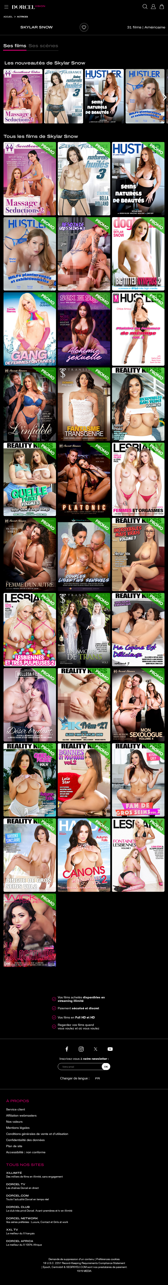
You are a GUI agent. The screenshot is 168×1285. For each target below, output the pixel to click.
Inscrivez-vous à (84, 1058)
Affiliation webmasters (21, 1115)
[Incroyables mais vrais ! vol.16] (138, 404)
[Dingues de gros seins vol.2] (30, 855)
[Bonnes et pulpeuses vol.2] (84, 780)
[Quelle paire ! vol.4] (30, 780)
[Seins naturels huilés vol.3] (63, 96)
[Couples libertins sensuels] (84, 554)
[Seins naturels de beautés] (104, 96)
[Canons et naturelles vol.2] (84, 855)
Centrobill (57, 1267)
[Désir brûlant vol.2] (30, 704)
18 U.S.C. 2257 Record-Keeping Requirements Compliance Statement (84, 1263)
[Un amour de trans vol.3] (84, 629)
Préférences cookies (108, 1259)
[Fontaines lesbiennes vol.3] (138, 855)
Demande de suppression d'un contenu (71, 1259)
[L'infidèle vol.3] (30, 404)
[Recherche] (145, 6)
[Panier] (162, 6)
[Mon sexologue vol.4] (138, 704)
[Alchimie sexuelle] (84, 329)
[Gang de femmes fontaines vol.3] (30, 329)
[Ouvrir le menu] (5, 4)
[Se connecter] (153, 6)
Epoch (46, 1267)
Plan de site (14, 1146)
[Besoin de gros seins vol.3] (84, 254)
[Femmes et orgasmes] (138, 479)
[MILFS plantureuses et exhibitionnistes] (145, 96)
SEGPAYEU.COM (76, 1267)
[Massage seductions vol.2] (23, 96)
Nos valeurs (14, 1121)
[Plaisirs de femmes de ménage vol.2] (138, 329)
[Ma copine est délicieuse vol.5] (138, 629)
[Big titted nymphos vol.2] (138, 254)
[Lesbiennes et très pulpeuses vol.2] (30, 629)
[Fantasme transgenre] (84, 404)
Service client (15, 1109)
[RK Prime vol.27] (84, 704)
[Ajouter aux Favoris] (84, 27)
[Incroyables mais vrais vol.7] (138, 554)
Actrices (22, 16)
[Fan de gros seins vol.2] (138, 780)
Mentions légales (18, 1127)
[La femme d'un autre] (30, 554)
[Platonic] (84, 479)
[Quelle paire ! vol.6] (30, 479)
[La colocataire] (30, 930)
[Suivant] (165, 97)
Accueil (8, 16)
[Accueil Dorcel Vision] (28, 6)
